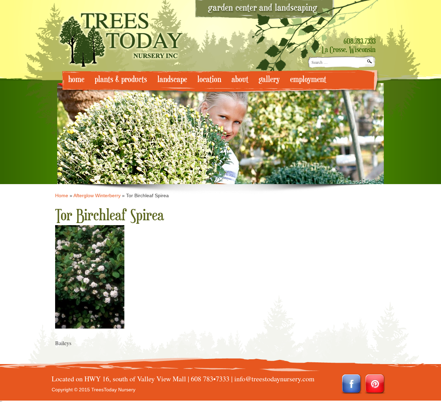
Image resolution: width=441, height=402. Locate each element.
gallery (269, 79)
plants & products (121, 79)
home (76, 79)
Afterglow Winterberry (97, 195)
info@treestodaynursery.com (274, 378)
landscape (172, 79)
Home (61, 195)
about (240, 79)
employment (308, 79)
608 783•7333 (210, 378)
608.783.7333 (359, 42)
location (209, 79)
